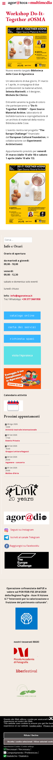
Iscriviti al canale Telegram (25, 537)
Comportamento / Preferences (22, 753)
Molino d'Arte (12, 473)
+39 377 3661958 (31, 299)
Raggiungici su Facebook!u (24, 545)
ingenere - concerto (15, 462)
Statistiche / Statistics (17, 756)
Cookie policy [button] (35, 726)
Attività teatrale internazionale (21, 429)
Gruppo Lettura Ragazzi (17, 451)
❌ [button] (51, 718)
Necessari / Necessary (18, 749)
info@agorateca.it (21, 295)
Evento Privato (12, 440)
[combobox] (18, 240)
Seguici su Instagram (22, 529)
